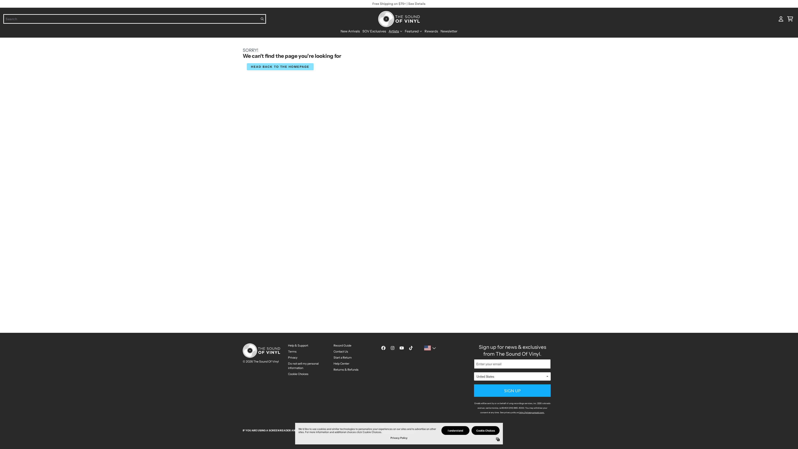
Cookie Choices (298, 374)
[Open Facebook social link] (383, 348)
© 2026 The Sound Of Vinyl (261, 361)
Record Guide (342, 345)
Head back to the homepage (280, 67)
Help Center (341, 363)
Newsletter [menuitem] (449, 31)
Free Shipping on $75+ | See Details (399, 4)
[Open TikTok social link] (410, 348)
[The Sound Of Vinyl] (399, 19)
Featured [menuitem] (412, 31)
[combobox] (134, 19)
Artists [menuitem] (394, 31)
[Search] (262, 19)
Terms (292, 351)
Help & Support (298, 345)
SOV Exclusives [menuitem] (374, 31)
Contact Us (341, 351)
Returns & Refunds (346, 369)
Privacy (292, 357)
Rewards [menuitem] (431, 31)
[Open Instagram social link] (392, 348)
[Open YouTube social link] (401, 348)
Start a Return (343, 357)
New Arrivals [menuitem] (350, 31)
